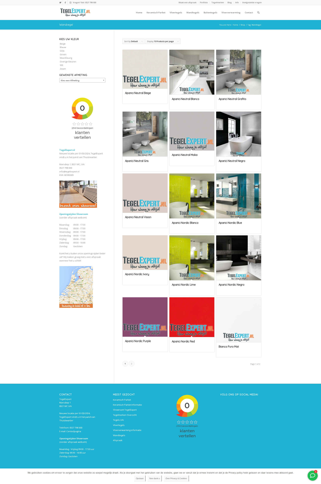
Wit (61, 65)
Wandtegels (119, 435)
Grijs (62, 50)
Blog (230, 2)
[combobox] (82, 80)
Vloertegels (119, 425)
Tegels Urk (118, 419)
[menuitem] (187, 2)
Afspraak (117, 440)
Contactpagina (73, 431)
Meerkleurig (66, 57)
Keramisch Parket (122, 399)
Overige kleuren (68, 61)
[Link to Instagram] (70, 2)
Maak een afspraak (187, 2)
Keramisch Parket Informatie (127, 404)
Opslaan (140, 478)
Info (237, 2)
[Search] (258, 12)
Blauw (63, 47)
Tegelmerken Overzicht (125, 414)
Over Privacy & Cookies (176, 478)
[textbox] (82, 80)
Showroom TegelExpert (125, 409)
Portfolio (204, 2)
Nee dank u (154, 478)
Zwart (63, 68)
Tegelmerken (217, 2)
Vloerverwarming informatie (127, 430)
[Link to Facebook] (65, 2)
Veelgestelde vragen (252, 2)
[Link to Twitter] (60, 2)
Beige (63, 43)
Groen (63, 54)
